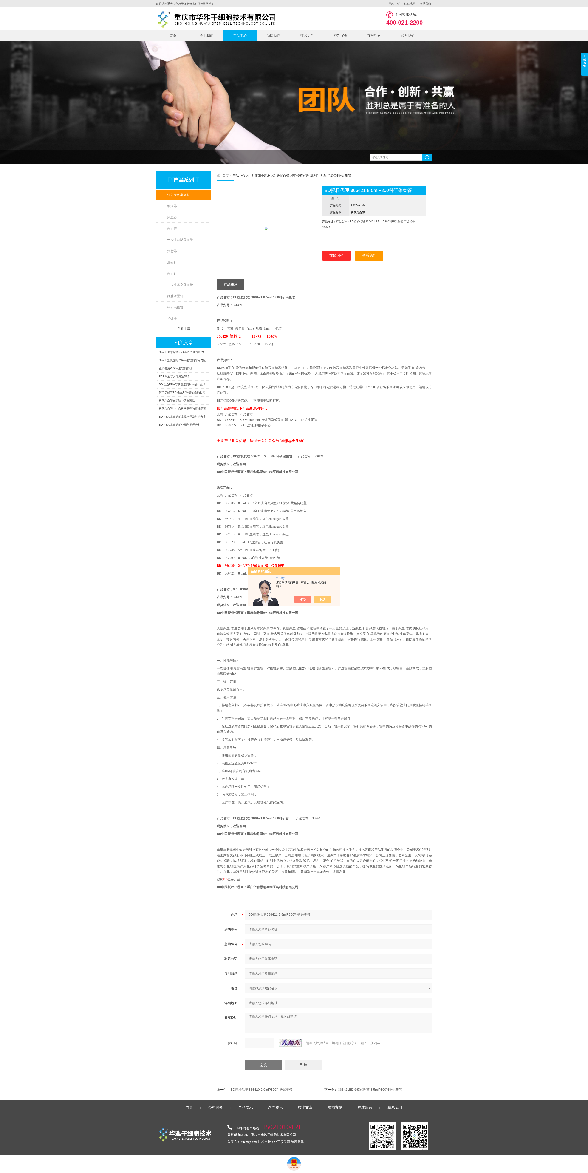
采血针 (172, 273)
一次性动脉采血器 (180, 240)
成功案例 (341, 35)
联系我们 (425, 3)
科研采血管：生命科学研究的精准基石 (182, 408)
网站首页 (394, 3)
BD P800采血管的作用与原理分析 (180, 424)
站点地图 (409, 3)
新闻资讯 (275, 1107)
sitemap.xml (249, 1142)
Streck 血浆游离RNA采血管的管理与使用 (184, 352)
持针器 (172, 318)
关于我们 (206, 35)
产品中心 (240, 35)
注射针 (172, 262)
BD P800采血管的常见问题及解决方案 (182, 416)
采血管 (172, 228)
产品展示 (245, 1107)
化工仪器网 (282, 1142)
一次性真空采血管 (180, 285)
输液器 (172, 206)
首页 (173, 35)
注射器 (172, 251)
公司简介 (215, 1107)
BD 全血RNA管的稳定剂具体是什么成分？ (184, 384)
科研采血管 (175, 307)
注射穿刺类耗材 (178, 195)
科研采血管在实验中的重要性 (177, 400)
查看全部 (183, 328)
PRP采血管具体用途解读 (174, 376)
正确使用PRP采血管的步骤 (175, 368)
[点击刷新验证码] (290, 1043)
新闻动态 (273, 35)
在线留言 (374, 35)
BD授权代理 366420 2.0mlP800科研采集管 (261, 1089)
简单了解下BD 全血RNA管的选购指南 (182, 392)
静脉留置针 (175, 296)
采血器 (172, 217)
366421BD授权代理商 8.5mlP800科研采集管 (370, 1089)
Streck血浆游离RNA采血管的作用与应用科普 (184, 360)
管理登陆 (297, 1142)
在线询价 (336, 255)
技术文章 (307, 35)
